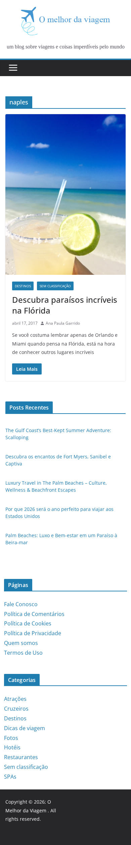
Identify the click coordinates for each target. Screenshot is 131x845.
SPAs (10, 776)
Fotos (11, 738)
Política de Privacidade (32, 633)
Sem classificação (55, 286)
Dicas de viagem (24, 728)
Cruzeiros (16, 708)
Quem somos (21, 643)
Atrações (15, 699)
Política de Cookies (27, 623)
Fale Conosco (21, 604)
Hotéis (12, 747)
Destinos (23, 286)
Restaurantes (21, 757)
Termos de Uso (23, 652)
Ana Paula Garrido (63, 323)
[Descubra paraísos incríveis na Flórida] (65, 194)
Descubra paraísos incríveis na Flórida (64, 305)
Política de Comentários (34, 614)
